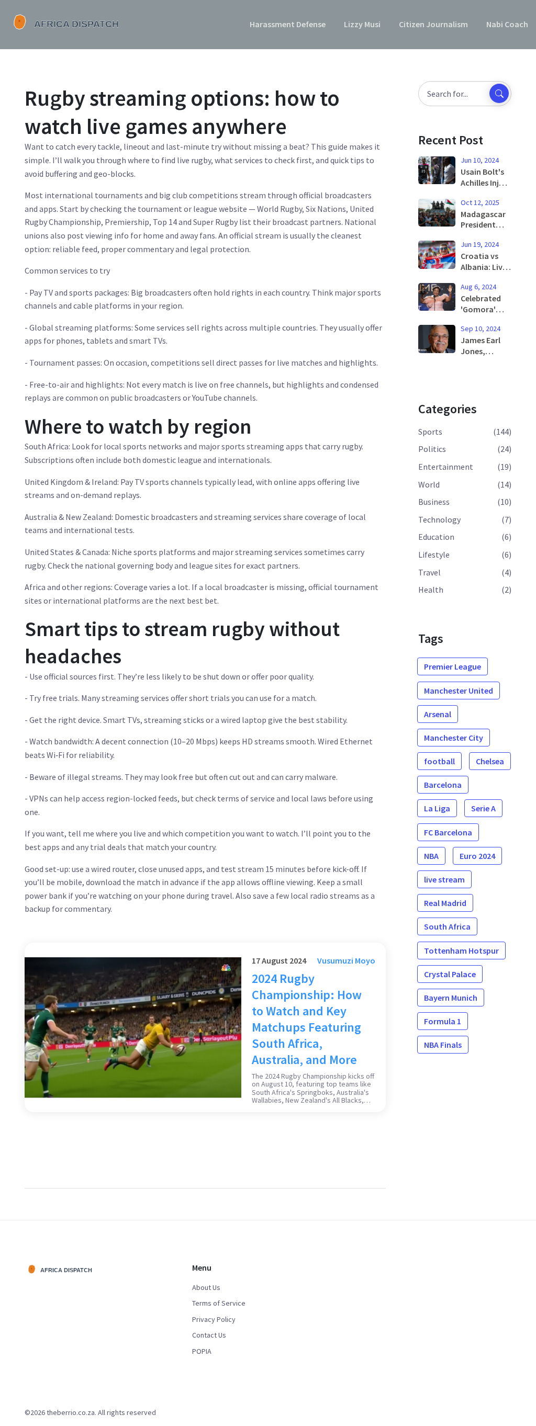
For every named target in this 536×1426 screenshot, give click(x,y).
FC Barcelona (448, 832)
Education (436, 536)
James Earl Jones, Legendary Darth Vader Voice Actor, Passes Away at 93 (483, 346)
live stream (444, 879)
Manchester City (453, 737)
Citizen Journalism (433, 24)
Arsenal (437, 714)
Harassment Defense (288, 24)
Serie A (483, 808)
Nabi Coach (507, 24)
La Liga (437, 808)
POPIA (201, 1351)
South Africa (447, 926)
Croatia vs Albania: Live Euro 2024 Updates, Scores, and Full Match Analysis (484, 262)
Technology (439, 519)
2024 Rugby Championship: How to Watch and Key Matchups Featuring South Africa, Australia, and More (307, 1019)
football (439, 761)
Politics (432, 449)
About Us (206, 1287)
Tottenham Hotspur (461, 950)
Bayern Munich (450, 997)
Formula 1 (442, 1021)
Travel (429, 572)
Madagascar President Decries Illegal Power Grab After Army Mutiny (486, 220)
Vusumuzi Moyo (346, 961)
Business (434, 501)
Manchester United (458, 690)
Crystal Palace (450, 974)
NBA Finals (443, 1044)
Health (430, 589)
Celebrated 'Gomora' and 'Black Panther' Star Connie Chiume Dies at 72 (485, 304)
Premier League (452, 666)
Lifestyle (434, 554)
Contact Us (209, 1335)
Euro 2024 (477, 856)
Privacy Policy (214, 1319)
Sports (430, 431)
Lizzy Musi (362, 24)
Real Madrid (445, 903)
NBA (431, 856)
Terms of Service (218, 1303)
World (429, 484)
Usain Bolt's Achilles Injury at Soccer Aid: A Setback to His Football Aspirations (486, 177)
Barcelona (443, 784)
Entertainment (445, 466)
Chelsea (490, 761)
